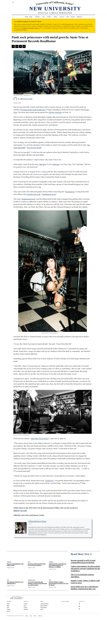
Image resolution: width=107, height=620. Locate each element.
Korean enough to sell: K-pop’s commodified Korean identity (83, 561)
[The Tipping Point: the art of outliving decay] (16, 575)
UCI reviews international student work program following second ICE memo (37, 583)
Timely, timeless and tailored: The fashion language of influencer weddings (57, 565)
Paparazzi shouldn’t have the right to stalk (15, 564)
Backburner (70, 191)
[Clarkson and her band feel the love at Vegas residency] (37, 557)
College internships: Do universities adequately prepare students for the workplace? (85, 568)
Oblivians (55, 164)
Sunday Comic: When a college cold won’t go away (85, 581)
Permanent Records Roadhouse (33, 109)
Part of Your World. (34, 147)
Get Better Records (33, 194)
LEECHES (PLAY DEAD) (40, 438)
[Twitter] (16, 46)
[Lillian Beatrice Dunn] (15, 99)
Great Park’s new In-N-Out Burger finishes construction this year (84, 587)
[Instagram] (79, 606)
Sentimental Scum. (49, 194)
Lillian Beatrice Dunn (26, 99)
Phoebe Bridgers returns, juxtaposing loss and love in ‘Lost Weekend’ (58, 583)
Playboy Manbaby (55, 112)
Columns (9, 561)
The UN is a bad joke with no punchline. (82, 575)
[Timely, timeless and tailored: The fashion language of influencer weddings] (58, 557)
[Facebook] (13, 46)
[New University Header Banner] (54, 7)
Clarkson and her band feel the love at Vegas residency (36, 564)
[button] (13, 2)
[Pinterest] (20, 46)
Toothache (49, 480)
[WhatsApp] (24, 46)
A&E (29, 561)
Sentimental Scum (28, 199)
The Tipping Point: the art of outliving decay (15, 582)
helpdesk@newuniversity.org (30, 28)
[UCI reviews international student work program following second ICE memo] (37, 575)
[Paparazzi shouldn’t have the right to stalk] (16, 557)
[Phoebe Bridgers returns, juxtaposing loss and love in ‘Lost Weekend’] (58, 575)
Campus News (31, 579)
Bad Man (42, 164)
